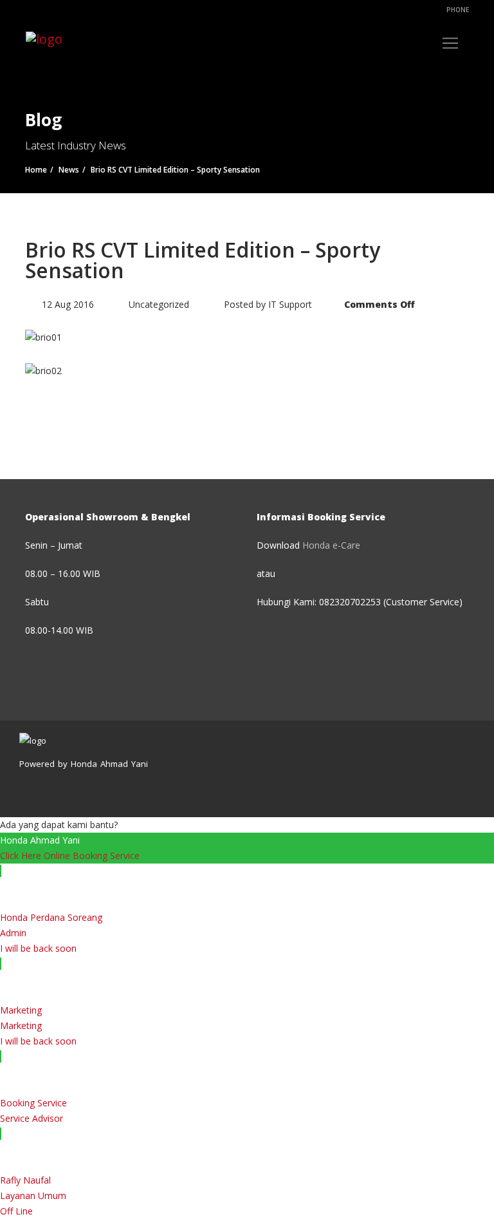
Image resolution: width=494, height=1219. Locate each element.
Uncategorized (159, 304)
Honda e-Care (331, 545)
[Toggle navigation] (450, 43)
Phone (456, 9)
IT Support (290, 304)
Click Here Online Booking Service (70, 855)
